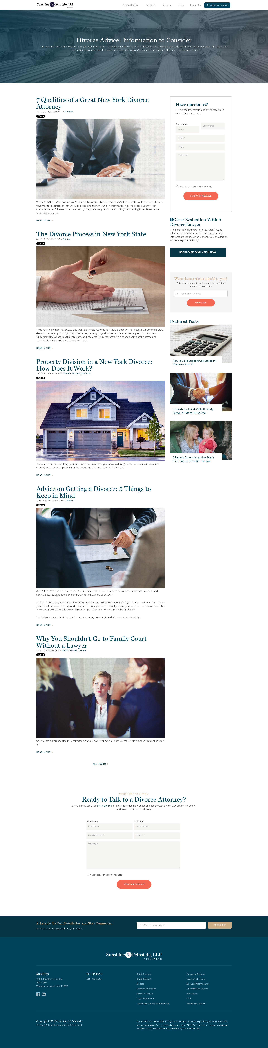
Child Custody (69, 650)
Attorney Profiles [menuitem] (131, 5)
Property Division (81, 373)
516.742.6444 (104, 805)
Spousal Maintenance (198, 983)
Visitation (192, 993)
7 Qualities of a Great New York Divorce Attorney (92, 103)
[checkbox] (200, 186)
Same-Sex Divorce (196, 1003)
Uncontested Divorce (198, 988)
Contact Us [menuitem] (195, 5)
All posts (99, 764)
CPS (189, 998)
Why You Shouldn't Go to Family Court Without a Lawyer (91, 642)
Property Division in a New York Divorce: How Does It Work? (94, 365)
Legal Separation (145, 998)
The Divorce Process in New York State (91, 234)
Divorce (69, 111)
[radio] (200, 186)
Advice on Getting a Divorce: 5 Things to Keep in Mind (93, 492)
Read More (43, 220)
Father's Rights (145, 993)
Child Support (144, 979)
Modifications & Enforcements (153, 1003)
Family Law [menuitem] (167, 5)
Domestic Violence (146, 988)
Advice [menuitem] (181, 5)
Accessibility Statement (68, 1025)
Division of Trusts (196, 979)
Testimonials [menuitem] (150, 5)
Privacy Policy (44, 1025)
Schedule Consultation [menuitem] (217, 5)
